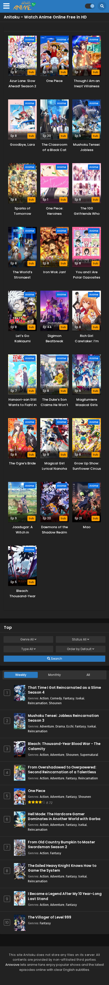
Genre (27, 639)
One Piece (36, 790)
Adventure (47, 726)
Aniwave (12, 964)
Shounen (55, 703)
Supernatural (89, 755)
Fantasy (68, 698)
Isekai (80, 698)
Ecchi (70, 726)
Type (27, 649)
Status (79, 639)
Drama (60, 726)
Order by (79, 649)
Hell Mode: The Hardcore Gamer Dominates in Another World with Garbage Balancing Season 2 (66, 819)
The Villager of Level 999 (49, 917)
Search (56, 658)
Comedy (56, 698)
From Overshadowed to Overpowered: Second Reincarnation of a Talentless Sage (62, 772)
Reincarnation (37, 703)
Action (44, 698)
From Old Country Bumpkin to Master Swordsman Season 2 (61, 844)
